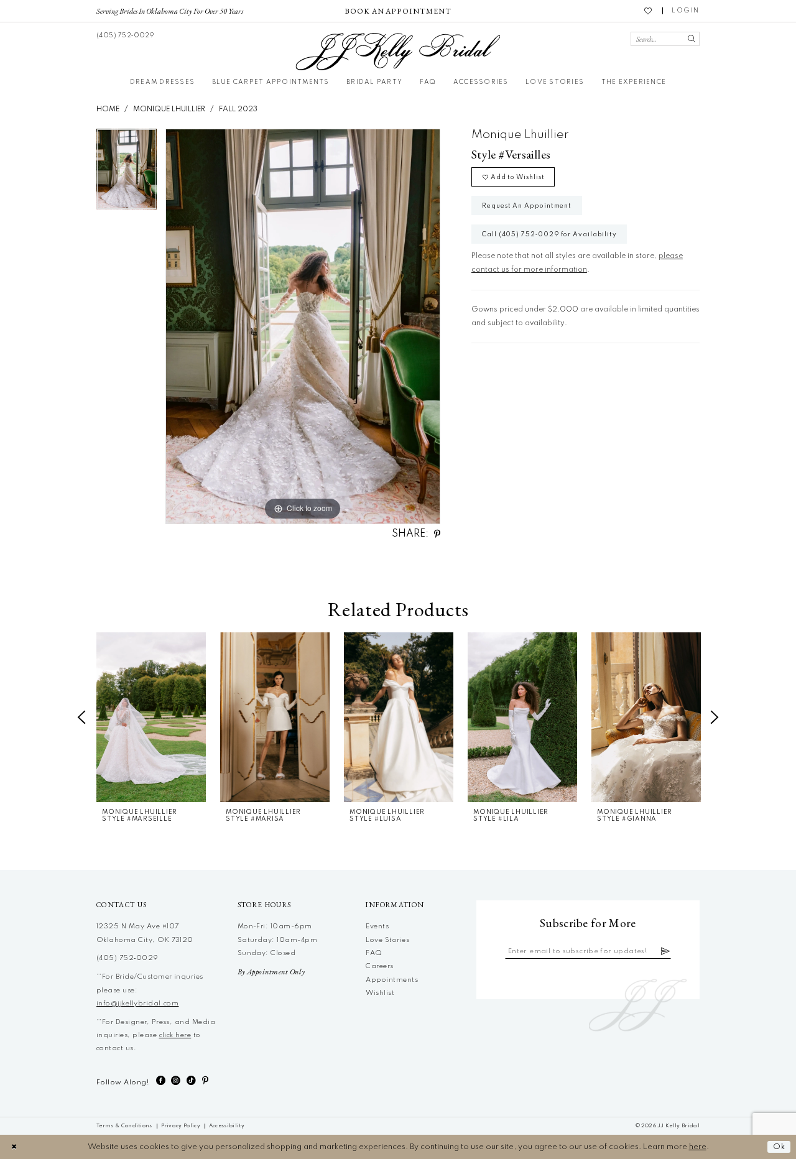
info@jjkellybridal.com (137, 1003)
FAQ (374, 953)
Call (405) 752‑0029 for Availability (549, 234)
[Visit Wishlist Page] (648, 10)
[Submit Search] (691, 39)
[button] (685, 11)
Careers (379, 966)
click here (175, 1035)
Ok (779, 1147)
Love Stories (387, 940)
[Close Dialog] (14, 1146)
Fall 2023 (238, 109)
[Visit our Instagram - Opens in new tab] (175, 1081)
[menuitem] (170, 10)
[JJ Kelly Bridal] (397, 51)
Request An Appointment (527, 206)
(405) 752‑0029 (127, 958)
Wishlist (380, 993)
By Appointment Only (271, 972)
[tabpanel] (126, 173)
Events (377, 926)
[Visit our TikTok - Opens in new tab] (191, 1081)
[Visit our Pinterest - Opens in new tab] (205, 1081)
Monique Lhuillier (169, 109)
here (697, 1147)
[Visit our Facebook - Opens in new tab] (160, 1081)
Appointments (392, 980)
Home (107, 109)
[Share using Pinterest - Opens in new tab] (437, 534)
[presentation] (151, 716)
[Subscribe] (665, 951)
